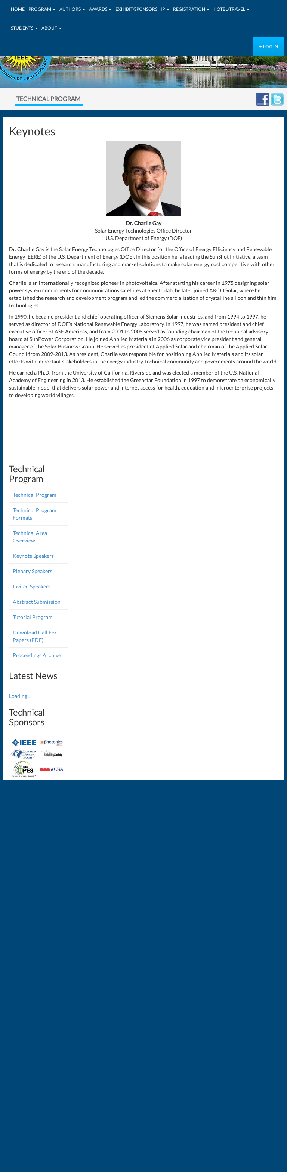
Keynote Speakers (33, 556)
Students (22, 28)
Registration (189, 9)
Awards (98, 9)
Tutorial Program (33, 617)
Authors (70, 9)
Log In (270, 46)
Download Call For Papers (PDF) (35, 636)
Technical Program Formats (34, 514)
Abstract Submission (37, 602)
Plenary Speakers (32, 571)
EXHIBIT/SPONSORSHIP (140, 9)
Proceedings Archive (37, 655)
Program (40, 9)
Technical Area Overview (30, 537)
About (49, 28)
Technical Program (34, 495)
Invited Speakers (31, 586)
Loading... (20, 696)
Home (18, 9)
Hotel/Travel (229, 9)
